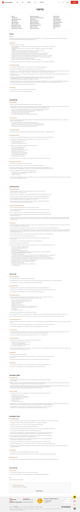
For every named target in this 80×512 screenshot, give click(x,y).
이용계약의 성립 (15, 22)
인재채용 (40, 506)
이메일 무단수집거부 (32, 506)
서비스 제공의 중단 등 (34, 28)
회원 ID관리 (56, 16)
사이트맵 (37, 506)
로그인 (63, 2)
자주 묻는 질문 (25, 506)
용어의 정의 (14, 17)
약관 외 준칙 (14, 20)
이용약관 (10, 506)
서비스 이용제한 (56, 20)
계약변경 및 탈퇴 (57, 19)
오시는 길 (20, 506)
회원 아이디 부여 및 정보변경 (17, 28)
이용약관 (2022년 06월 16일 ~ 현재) (18, 485)
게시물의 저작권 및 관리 (34, 23)
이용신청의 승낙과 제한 (16, 26)
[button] (40, 491)
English (63, 502)
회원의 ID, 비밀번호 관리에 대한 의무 (36, 17)
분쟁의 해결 (56, 23)
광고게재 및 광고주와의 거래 (35, 25)
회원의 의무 (33, 19)
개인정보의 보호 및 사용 (16, 25)
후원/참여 (29, 2)
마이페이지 (42, 2)
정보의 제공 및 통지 (34, 22)
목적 (13, 16)
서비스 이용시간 (33, 26)
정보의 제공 (56, 17)
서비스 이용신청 (15, 23)
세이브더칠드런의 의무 (34, 16)
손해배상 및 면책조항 (57, 22)
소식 (35, 2)
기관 (17, 2)
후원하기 (74, 2)
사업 (22, 2)
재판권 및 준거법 (57, 25)
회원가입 (67, 2)
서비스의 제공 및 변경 (34, 20)
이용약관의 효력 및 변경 (16, 19)
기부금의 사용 (56, 26)
